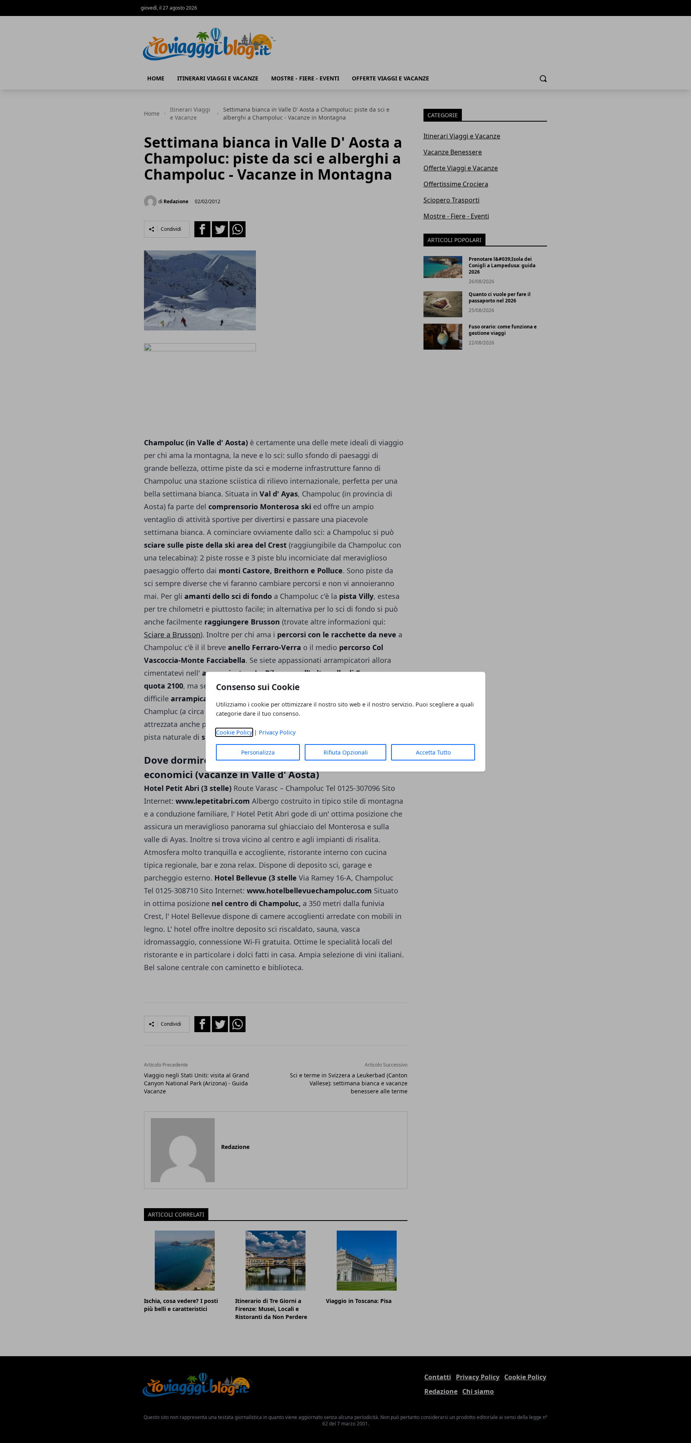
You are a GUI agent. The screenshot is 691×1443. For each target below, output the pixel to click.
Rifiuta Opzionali (346, 752)
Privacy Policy (277, 732)
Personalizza (258, 752)
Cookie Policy (234, 732)
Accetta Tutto (433, 752)
